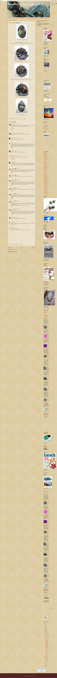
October (46, 636)
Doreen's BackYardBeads (46, 162)
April (46, 657)
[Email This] (21, 118)
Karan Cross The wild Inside (46, 177)
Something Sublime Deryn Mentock (46, 158)
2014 (45, 628)
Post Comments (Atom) (15, 249)
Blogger (32, 676)
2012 (45, 630)
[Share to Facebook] (24, 118)
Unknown (12, 155)
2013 (45, 629)
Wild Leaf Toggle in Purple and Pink (28, 79)
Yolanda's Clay (45, 187)
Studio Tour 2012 (48, 326)
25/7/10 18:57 (16, 162)
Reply (12, 130)
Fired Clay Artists (46, 185)
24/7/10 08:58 (16, 124)
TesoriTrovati (13, 124)
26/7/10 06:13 (18, 209)
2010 (45, 633)
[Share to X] (23, 118)
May (46, 656)
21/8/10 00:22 (15, 227)
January (46, 661)
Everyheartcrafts (46, 166)
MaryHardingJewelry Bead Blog (25, 4)
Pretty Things (13, 217)
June (46, 655)
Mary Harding (13, 168)
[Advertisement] (50, 424)
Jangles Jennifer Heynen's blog (46, 179)
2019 (45, 623)
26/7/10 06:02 (18, 168)
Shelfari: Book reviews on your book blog (46, 312)
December (46, 634)
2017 (45, 624)
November (46, 635)
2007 (45, 665)
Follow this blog (46, 135)
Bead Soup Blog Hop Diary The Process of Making (37, 18)
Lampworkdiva (45, 183)
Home (10, 18)
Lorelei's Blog (45, 182)
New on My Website (46, 645)
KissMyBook (45, 161)
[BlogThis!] (22, 118)
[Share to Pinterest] (25, 118)
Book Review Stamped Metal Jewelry (46, 642)
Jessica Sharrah (46, 186)
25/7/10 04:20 (15, 155)
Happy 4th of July (46, 653)
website (26, 42)
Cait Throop (12, 162)
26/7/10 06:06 (18, 188)
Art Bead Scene (46, 193)
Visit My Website (23, 18)
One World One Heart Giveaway (48, 346)
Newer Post (10, 247)
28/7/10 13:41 (17, 217)
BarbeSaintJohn (46, 164)
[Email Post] (20, 118)
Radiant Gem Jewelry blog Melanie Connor (46, 175)
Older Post (33, 247)
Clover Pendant (19, 39)
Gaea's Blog (45, 173)
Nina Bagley (45, 155)
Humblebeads (45, 184)
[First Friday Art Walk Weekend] (47, 89)
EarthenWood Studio (46, 192)
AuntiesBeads (45, 154)
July (45, 640)
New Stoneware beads (48, 399)
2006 (45, 666)
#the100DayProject (48, 335)
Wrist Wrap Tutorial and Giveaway (48, 369)
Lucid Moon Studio (46, 167)
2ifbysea (45, 168)
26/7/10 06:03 (18, 175)
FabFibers (45, 165)
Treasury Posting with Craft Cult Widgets (46, 318)
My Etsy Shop (15, 18)
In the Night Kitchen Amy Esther (46, 157)
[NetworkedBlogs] (46, 134)
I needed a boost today (47, 649)
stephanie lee (45, 169)
